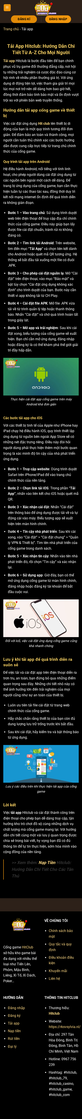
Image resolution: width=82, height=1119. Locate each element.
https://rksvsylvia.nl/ (65, 1027)
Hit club (44, 123)
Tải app (13, 1023)
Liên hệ (54, 978)
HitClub (27, 947)
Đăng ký (14, 1016)
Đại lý (12, 1046)
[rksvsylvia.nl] (44, 7)
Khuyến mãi (58, 971)
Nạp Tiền (46, 862)
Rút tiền (14, 1039)
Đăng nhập (16, 1008)
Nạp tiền (14, 1031)
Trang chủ (11, 29)
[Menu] (7, 7)
